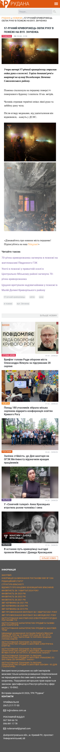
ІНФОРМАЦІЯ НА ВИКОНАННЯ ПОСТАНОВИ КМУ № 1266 (27, 578)
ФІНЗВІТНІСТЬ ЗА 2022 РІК (14, 597)
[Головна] (5, 7)
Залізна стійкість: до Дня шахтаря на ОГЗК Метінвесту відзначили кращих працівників (26, 459)
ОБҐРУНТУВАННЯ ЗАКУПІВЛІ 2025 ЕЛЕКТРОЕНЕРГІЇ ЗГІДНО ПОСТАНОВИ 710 (29, 619)
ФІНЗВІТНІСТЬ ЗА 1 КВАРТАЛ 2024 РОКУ (20, 590)
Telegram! (33, 244)
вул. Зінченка (23, 304)
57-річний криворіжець (14, 297)
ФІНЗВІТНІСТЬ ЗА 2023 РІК (14, 594)
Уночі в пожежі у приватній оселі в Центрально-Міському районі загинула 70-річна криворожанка (27, 274)
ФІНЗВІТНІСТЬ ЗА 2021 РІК (14, 600)
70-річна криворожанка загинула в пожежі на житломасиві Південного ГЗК (30, 260)
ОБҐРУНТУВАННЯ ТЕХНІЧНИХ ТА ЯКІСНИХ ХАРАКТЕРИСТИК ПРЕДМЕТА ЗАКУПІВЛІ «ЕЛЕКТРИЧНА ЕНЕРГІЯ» (27, 644)
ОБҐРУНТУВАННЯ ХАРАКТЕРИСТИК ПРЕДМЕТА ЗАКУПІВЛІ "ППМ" (29, 629)
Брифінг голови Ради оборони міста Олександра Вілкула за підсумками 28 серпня (27, 363)
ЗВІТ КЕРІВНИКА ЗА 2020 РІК (15, 606)
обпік (32, 297)
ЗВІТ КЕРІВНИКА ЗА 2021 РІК (15, 603)
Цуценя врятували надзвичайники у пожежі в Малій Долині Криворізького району (29, 288)
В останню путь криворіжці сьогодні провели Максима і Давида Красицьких (28, 551)
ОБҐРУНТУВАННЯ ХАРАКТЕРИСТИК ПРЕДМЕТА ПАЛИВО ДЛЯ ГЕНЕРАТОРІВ (28, 624)
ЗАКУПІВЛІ (6, 575)
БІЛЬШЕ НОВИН (49, 558)
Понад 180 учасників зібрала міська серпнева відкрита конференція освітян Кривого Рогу (28, 411)
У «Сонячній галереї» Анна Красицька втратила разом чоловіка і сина (27, 506)
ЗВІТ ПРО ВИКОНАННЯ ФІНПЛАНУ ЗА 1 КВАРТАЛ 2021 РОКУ (29, 612)
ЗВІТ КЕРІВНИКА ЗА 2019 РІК (15, 609)
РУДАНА (20, 4)
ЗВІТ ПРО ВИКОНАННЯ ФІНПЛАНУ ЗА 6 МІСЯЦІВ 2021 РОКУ (29, 615)
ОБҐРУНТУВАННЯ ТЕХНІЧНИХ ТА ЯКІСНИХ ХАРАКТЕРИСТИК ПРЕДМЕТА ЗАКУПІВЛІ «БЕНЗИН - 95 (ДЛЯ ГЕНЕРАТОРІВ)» (29, 665)
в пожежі (8, 304)
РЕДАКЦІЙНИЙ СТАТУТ (12, 581)
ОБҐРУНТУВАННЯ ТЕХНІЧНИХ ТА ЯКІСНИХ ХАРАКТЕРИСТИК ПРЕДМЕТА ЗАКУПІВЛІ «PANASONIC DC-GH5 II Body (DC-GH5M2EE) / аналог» (28, 658)
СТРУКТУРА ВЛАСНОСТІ (13, 584)
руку (41, 297)
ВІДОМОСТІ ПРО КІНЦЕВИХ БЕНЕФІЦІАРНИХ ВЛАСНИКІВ (27, 587)
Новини (17, 18)
